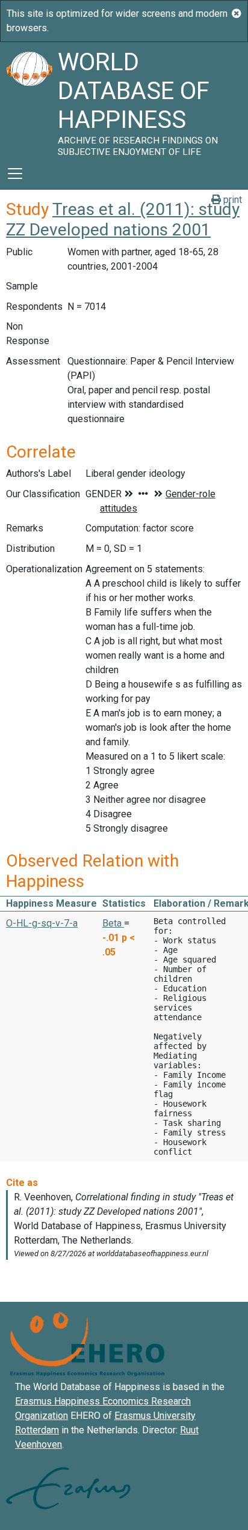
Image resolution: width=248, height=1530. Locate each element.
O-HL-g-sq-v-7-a (42, 923)
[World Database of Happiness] (29, 99)
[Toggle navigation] (15, 173)
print (231, 199)
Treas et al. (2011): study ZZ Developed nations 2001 (123, 219)
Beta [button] (113, 923)
